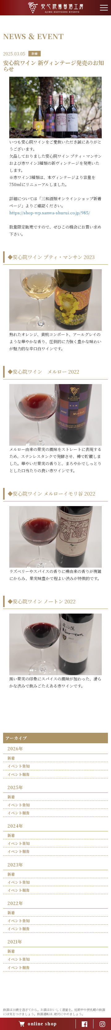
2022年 (15, 903)
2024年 (15, 826)
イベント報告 (18, 774)
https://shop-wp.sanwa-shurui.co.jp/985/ (49, 213)
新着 (11, 757)
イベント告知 (18, 765)
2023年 (15, 865)
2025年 (15, 787)
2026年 (15, 748)
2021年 (14, 942)
